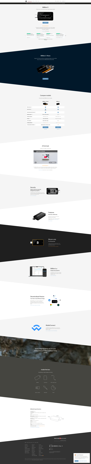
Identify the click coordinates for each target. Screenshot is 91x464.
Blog (55, 1)
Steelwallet (33, 452)
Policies (40, 454)
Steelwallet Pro (33, 454)
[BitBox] (26, 2)
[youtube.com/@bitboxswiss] (52, 446)
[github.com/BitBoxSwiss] (51, 446)
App (38, 1)
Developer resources (27, 448)
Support (58, 1)
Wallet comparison (27, 452)
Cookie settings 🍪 (41, 455)
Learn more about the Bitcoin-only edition (53, 246)
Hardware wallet (30, 1)
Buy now (45, 22)
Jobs (33, 442)
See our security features (33, 195)
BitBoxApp (33, 448)
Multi (44, 122)
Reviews (33, 1)
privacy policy (83, 458)
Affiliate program (27, 451)
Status (36, 442)
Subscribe (51, 449)
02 (45, 101)
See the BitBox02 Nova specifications (34, 427)
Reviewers (26, 447)
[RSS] (37, 442)
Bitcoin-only (46, 122)
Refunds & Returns (41, 448)
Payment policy (40, 452)
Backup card (33, 451)
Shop (32, 442)
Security (36, 1)
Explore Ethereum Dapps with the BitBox (35, 305)
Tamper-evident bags (34, 455)
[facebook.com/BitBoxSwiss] (54, 446)
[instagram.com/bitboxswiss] (57, 446)
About (28, 442)
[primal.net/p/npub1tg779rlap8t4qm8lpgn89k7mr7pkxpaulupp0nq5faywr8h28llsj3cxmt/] (62, 446)
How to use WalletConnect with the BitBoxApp (51, 330)
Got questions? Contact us (63, 440)
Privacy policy (40, 447)
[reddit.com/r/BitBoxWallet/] (60, 446)
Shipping (40, 451)
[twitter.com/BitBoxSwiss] (49, 446)
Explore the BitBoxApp (53, 275)
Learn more (63, 3)
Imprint (26, 442)
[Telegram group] (59, 446)
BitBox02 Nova (34, 447)
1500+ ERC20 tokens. (55, 219)
